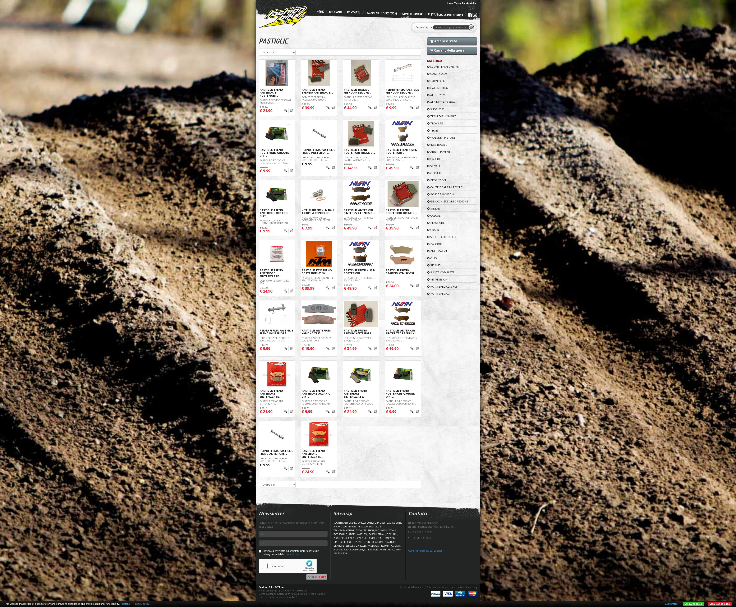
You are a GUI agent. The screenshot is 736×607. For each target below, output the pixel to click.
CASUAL (435, 215)
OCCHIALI (436, 173)
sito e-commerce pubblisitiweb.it (278, 597)
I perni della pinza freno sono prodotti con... (401, 98)
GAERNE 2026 (439, 88)
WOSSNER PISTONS (443, 137)
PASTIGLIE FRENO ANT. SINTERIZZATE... (272, 402)
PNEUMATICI (438, 251)
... (387, 278)
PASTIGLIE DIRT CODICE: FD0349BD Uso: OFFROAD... (275, 161)
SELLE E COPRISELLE (443, 237)
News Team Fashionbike (461, 3)
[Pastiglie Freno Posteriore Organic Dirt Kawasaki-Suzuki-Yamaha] (277, 133)
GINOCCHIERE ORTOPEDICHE (449, 201)
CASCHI (435, 159)
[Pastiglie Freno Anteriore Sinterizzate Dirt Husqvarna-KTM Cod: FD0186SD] (361, 374)
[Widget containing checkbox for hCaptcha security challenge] (288, 566)
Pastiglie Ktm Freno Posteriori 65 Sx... (317, 271)
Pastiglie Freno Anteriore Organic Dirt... (274, 213)
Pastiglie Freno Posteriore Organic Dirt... (274, 153)
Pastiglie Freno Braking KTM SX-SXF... (401, 271)
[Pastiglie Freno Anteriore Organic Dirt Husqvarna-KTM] (277, 194)
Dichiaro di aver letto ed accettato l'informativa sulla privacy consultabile (291, 552)
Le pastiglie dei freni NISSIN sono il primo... (401, 159)
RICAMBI (435, 265)
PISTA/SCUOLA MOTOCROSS (445, 15)
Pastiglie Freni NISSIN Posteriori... (401, 151)
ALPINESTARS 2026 (442, 102)
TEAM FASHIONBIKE (443, 116)
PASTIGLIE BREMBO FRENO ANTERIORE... (358, 98)
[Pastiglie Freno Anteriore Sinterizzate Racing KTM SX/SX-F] (277, 254)
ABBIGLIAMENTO (441, 152)
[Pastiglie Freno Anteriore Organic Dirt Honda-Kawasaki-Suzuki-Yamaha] (319, 374)
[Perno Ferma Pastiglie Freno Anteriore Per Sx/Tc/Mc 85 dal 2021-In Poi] (403, 73)
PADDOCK (437, 244)
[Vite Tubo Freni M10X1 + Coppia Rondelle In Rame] (319, 194)
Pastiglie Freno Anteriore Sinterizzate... (271, 273)
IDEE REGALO (439, 144)
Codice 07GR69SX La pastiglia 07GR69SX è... (315, 98)
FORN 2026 (437, 81)
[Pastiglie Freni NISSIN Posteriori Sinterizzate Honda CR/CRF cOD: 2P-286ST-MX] (403, 133)
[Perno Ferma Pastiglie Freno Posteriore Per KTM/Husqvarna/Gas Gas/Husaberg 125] (319, 133)
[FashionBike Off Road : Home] (284, 16)
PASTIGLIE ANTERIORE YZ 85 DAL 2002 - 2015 (317, 339)
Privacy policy (141, 603)
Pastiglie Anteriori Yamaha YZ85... (316, 332)
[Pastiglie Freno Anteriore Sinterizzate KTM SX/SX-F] (319, 434)
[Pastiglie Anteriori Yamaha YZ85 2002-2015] (319, 314)
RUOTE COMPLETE (442, 272)
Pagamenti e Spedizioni (381, 13)
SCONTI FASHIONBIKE (444, 66)
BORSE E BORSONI (442, 194)
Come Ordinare (412, 14)
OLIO (433, 258)
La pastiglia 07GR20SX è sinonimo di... (357, 339)
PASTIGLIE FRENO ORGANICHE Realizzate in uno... (318, 279)
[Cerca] (472, 27)
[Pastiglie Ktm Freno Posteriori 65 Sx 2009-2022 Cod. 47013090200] (319, 254)
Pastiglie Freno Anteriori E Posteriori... (271, 92)
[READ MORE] (288, 110)
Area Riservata (445, 41)
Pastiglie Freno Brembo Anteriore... (359, 332)
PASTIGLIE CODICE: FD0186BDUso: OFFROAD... (275, 222)
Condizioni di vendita (411, 587)
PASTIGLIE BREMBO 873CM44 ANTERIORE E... (275, 101)
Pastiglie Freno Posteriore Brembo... (359, 151)
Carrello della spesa (448, 50)
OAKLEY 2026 (438, 74)
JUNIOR (435, 208)
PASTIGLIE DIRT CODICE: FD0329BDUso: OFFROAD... (401, 402)
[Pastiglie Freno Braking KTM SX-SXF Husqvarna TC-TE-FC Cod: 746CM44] (403, 254)
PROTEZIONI (438, 180)
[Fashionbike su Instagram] (475, 16)
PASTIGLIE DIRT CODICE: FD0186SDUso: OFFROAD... (358, 402)
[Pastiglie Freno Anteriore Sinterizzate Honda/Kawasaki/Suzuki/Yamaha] (277, 374)
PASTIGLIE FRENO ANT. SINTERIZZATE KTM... (314, 463)
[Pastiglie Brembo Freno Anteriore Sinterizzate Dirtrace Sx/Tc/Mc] (361, 73)
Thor (434, 130)
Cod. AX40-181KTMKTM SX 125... (274, 282)
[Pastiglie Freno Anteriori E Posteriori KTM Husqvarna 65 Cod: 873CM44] (277, 73)
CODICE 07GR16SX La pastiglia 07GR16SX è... (357, 159)
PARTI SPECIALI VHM (443, 286)
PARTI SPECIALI (440, 293)
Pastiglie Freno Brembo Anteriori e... (317, 91)
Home (320, 11)
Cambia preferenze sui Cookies (425, 550)
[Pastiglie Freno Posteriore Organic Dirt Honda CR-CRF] (403, 374)
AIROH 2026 (437, 95)
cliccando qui (292, 554)
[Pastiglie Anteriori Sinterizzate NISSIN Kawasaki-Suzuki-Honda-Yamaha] (403, 314)
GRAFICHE (436, 230)
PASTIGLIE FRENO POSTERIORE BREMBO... (402, 219)
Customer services (437, 587)
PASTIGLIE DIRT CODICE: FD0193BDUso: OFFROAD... (317, 402)
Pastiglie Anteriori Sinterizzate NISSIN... (359, 211)
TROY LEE (436, 123)
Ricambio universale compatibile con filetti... (317, 219)
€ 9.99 (307, 163)
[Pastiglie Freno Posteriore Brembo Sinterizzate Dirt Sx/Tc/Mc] (403, 194)
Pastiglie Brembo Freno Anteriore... (357, 91)
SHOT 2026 (437, 109)
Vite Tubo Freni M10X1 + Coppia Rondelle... (318, 211)
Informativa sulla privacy (464, 587)
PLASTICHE (437, 223)
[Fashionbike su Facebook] (470, 15)
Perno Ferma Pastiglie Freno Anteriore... (402, 91)
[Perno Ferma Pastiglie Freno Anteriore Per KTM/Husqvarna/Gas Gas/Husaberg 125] (277, 434)
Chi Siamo (335, 12)
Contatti (353, 13)
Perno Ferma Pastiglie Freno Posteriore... (318, 151)
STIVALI (435, 166)
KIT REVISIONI (439, 279)
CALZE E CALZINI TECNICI (446, 187)
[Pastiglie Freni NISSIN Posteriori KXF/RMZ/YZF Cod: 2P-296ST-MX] (361, 254)
